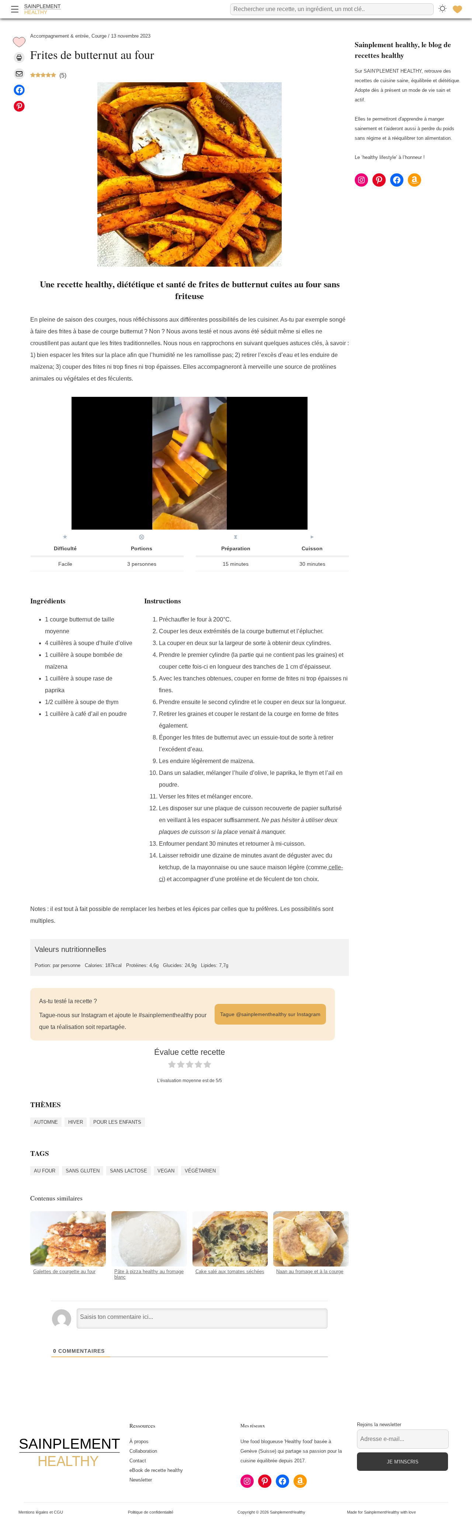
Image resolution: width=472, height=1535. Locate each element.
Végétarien (200, 1170)
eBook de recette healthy (156, 1470)
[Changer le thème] (442, 9)
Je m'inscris (403, 1462)
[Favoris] (457, 9)
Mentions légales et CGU (40, 1512)
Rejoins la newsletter (379, 1424)
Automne (46, 1122)
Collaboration (143, 1451)
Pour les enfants (117, 1122)
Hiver (75, 1122)
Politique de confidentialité (150, 1512)
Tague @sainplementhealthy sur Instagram (270, 1014)
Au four (44, 1170)
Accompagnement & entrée (59, 36)
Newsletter (140, 1480)
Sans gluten (83, 1170)
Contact (137, 1460)
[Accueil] (42, 9)
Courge (99, 36)
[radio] (172, 1066)
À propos (139, 1441)
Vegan (165, 1170)
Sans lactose (128, 1170)
